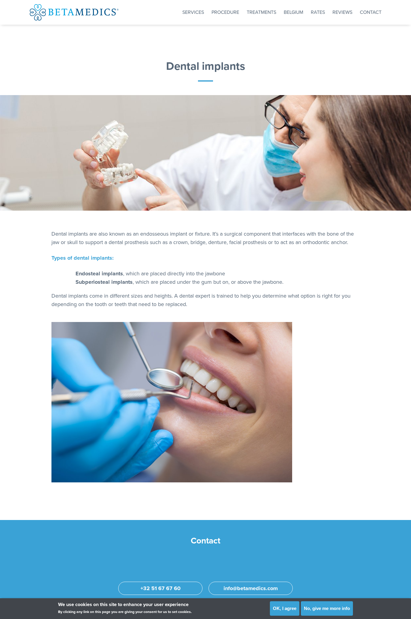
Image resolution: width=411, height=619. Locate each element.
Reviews (342, 12)
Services (193, 12)
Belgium (293, 12)
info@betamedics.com (251, 588)
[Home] (74, 12)
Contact (371, 12)
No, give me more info (327, 608)
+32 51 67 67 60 (161, 588)
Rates (318, 12)
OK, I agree (284, 608)
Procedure (225, 12)
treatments (261, 12)
